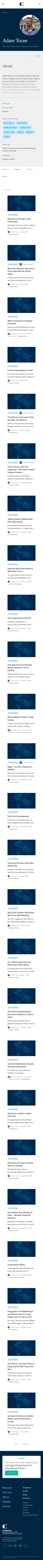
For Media (26, 1512)
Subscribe (11, 1473)
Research (7, 1487)
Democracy (30, 132)
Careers (25, 1507)
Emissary (7, 1492)
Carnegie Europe (27, 264)
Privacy (25, 1510)
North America (8, 123)
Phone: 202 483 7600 (9, 1541)
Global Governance (10, 127)
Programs (27, 1487)
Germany (20, 132)
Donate (6, 1506)
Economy (6, 136)
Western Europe (9, 132)
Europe (5, 111)
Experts (7, 1501)
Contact (25, 1503)
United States (22, 123)
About (6, 1496)
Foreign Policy (25, 127)
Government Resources (30, 1515)
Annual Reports (28, 1505)
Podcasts (26, 1498)
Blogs (25, 1494)
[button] (26, 1444)
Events (25, 1491)
